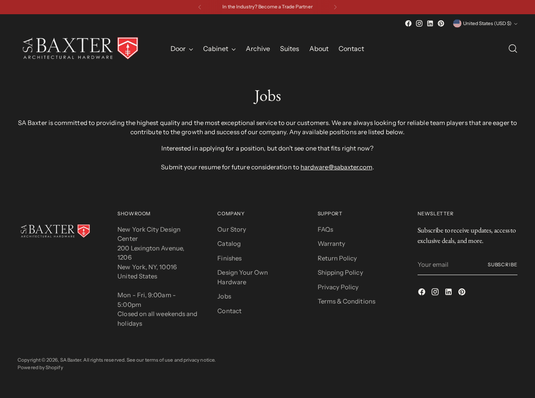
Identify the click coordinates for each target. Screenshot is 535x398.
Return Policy (337, 258)
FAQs (325, 229)
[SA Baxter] (80, 48)
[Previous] (200, 7)
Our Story (231, 229)
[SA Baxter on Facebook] (408, 23)
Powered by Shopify (40, 367)
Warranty (332, 243)
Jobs (224, 296)
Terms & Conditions (346, 301)
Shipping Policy (340, 272)
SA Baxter (71, 360)
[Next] (335, 7)
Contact (229, 311)
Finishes (229, 258)
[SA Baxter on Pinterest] (441, 23)
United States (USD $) (487, 23)
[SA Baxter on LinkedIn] (430, 23)
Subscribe (502, 265)
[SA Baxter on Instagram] (419, 23)
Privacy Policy (338, 287)
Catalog (229, 243)
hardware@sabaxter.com (336, 167)
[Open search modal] (512, 48)
